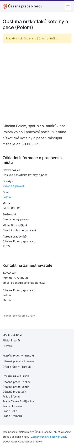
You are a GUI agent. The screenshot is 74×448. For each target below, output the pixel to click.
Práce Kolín (10, 411)
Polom (7, 197)
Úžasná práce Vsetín (16, 386)
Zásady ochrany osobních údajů (49, 436)
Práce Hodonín (12, 406)
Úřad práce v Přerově (17, 366)
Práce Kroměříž (13, 416)
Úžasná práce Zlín (14, 391)
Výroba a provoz (14, 186)
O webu (8, 346)
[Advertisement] (37, 83)
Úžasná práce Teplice (17, 382)
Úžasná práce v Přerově (18, 361)
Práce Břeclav (11, 396)
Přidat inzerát (11, 340)
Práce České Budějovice (18, 401)
